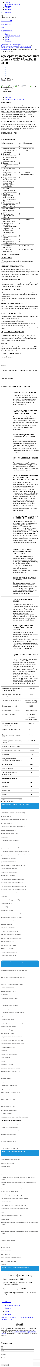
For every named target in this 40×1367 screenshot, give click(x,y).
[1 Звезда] (4, 86)
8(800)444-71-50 (6, 24)
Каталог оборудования (12, 4)
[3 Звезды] (19, 86)
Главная (7, 2)
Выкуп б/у (8, 1308)
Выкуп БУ (8, 6)
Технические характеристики (14, 99)
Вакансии (8, 9)
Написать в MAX (6, 21)
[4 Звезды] (26, 86)
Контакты (8, 7)
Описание (8, 97)
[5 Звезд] (33, 86)
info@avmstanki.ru (7, 31)
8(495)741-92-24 (6, 27)
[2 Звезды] (11, 86)
